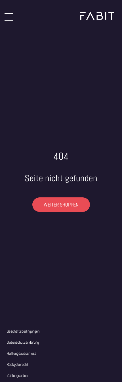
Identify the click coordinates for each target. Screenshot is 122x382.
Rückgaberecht (17, 364)
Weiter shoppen (61, 204)
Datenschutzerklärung (23, 342)
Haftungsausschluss (21, 353)
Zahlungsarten (17, 375)
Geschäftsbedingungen (23, 331)
